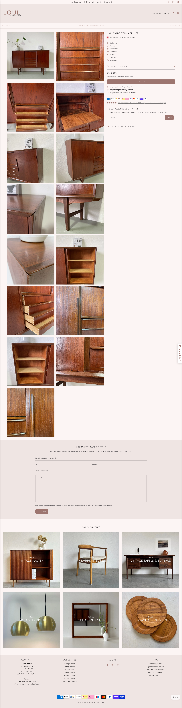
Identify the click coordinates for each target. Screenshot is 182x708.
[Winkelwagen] (178, 13)
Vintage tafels (69, 669)
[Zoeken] (173, 13)
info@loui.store (26, 671)
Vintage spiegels (69, 678)
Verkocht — (123, 37)
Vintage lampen (69, 675)
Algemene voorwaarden (155, 667)
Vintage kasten (69, 664)
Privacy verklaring (155, 675)
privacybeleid (70, 505)
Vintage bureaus (70, 672)
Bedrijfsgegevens (155, 664)
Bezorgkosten (111, 76)
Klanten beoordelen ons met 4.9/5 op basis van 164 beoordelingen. (142, 103)
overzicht (163, 112)
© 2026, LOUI (82, 702)
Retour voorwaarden (155, 672)
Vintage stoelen (69, 667)
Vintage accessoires (69, 681)
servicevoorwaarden (84, 505)
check (169, 117)
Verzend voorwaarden (155, 669)
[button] (180, 353)
